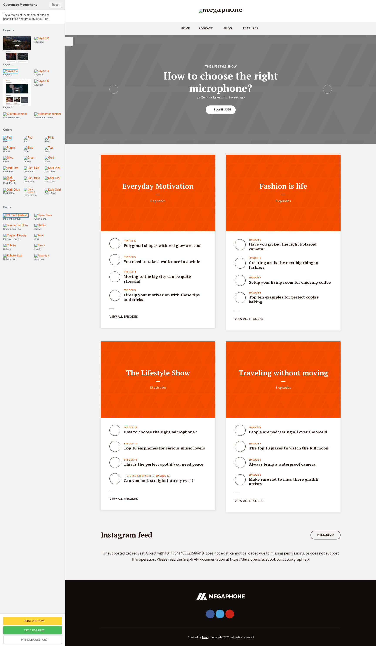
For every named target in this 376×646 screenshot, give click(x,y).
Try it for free (34, 630)
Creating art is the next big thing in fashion (283, 265)
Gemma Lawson (212, 97)
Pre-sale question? (34, 639)
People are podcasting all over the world (288, 431)
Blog (228, 28)
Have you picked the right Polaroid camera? (282, 246)
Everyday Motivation (158, 186)
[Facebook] (210, 614)
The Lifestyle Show (221, 66)
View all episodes (123, 316)
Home (185, 28)
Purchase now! (34, 621)
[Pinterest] (229, 614)
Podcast (206, 28)
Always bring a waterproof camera (282, 464)
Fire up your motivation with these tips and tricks (162, 297)
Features (250, 28)
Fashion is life (283, 186)
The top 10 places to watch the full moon (288, 448)
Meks (205, 637)
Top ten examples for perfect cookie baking (284, 299)
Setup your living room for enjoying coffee (290, 282)
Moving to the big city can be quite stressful (157, 279)
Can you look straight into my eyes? (158, 480)
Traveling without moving (283, 372)
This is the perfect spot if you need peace (163, 464)
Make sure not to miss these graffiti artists (284, 481)
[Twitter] (220, 614)
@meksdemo (325, 535)
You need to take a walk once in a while (162, 261)
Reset (55, 4)
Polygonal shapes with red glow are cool (162, 245)
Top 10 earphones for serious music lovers (164, 448)
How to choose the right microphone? (220, 81)
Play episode (222, 109)
